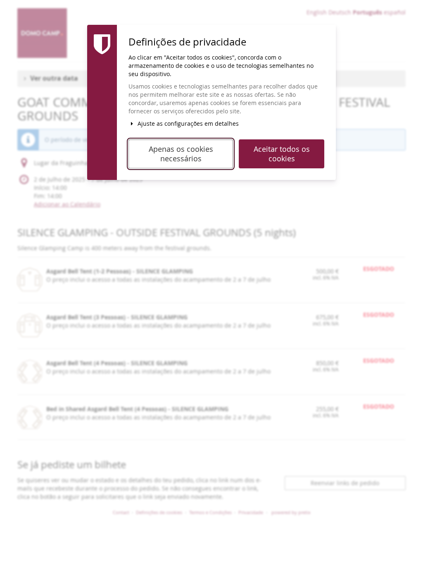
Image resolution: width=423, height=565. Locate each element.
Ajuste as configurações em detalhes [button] (187, 123)
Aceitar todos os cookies (282, 153)
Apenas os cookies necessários (181, 153)
